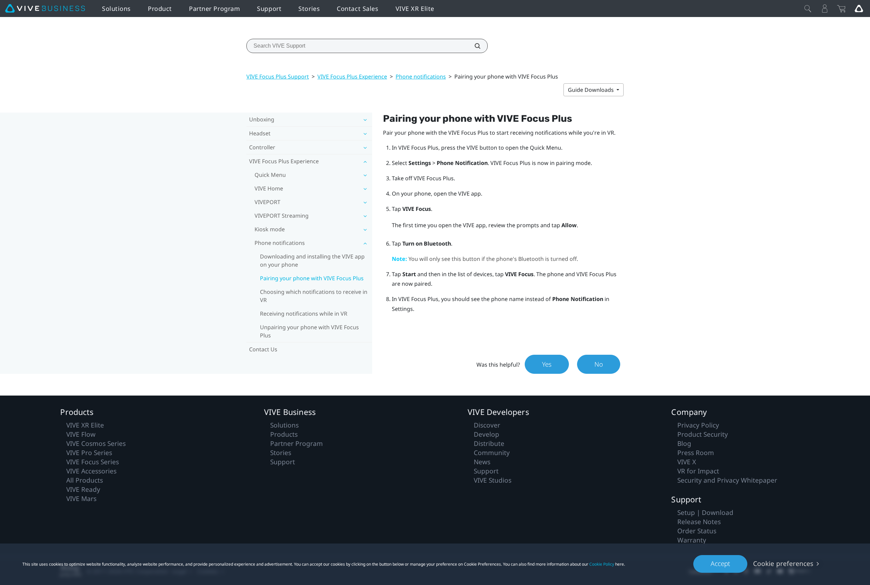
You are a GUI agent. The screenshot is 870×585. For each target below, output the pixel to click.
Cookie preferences (783, 563)
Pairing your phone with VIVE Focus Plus (312, 278)
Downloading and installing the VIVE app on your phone (312, 260)
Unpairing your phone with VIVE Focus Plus (309, 331)
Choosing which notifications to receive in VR (313, 296)
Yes (547, 364)
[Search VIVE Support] (474, 46)
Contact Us (263, 349)
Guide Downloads (591, 90)
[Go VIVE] (858, 8)
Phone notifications (421, 76)
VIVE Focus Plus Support (277, 76)
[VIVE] (45, 8)
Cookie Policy (601, 564)
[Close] (807, 8)
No (598, 364)
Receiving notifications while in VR (303, 313)
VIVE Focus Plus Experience (352, 76)
